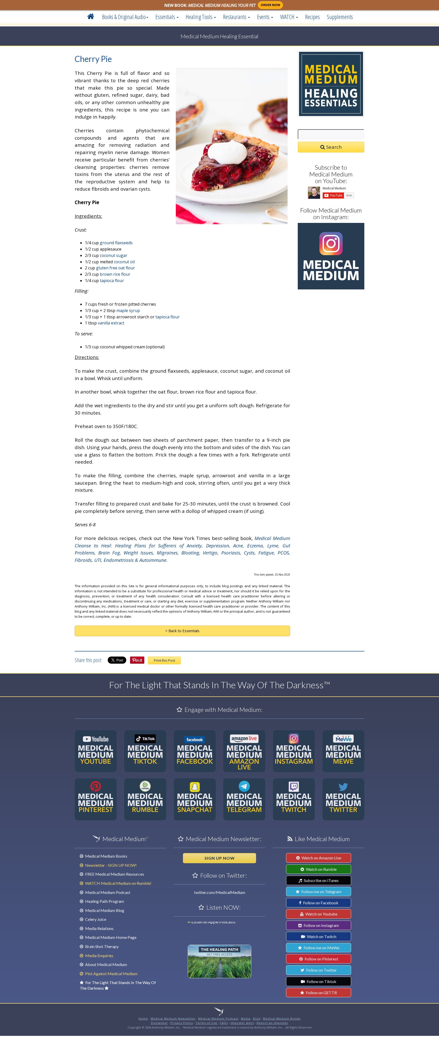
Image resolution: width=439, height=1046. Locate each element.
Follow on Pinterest (321, 958)
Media (245, 1018)
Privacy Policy (181, 1023)
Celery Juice (95, 919)
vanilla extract (111, 323)
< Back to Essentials (182, 630)
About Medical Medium (105, 964)
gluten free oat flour (115, 268)
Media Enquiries (98, 955)
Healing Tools (199, 17)
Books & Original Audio (124, 17)
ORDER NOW (270, 5)
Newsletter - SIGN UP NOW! (110, 865)
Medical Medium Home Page (110, 937)
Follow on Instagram (321, 925)
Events (264, 17)
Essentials (165, 17)
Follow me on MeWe (321, 947)
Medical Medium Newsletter (173, 1018)
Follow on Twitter (321, 970)
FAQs (224, 1023)
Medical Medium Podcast (107, 892)
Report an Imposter (272, 1023)
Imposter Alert (242, 1023)
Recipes (312, 17)
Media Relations (99, 928)
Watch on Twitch (321, 936)
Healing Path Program (104, 901)
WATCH (287, 17)
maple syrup (128, 310)
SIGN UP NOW (220, 858)
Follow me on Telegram (321, 891)
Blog (256, 1018)
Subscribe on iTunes (321, 880)
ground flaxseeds (116, 243)
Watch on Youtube (321, 913)
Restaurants (235, 17)
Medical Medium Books (105, 856)
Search (333, 147)
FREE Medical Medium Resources (114, 874)
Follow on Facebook (320, 902)
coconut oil (124, 262)
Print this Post (164, 660)
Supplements (340, 17)
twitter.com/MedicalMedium (219, 892)
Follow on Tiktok (321, 981)
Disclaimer (159, 1023)
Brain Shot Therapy (101, 946)
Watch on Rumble (321, 869)
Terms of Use (207, 1023)
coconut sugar (113, 255)
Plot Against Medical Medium (110, 973)
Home (143, 1018)
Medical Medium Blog (104, 910)
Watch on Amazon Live (321, 857)
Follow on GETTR (321, 992)
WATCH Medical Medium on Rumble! (117, 883)
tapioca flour (112, 280)
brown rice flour (115, 274)
